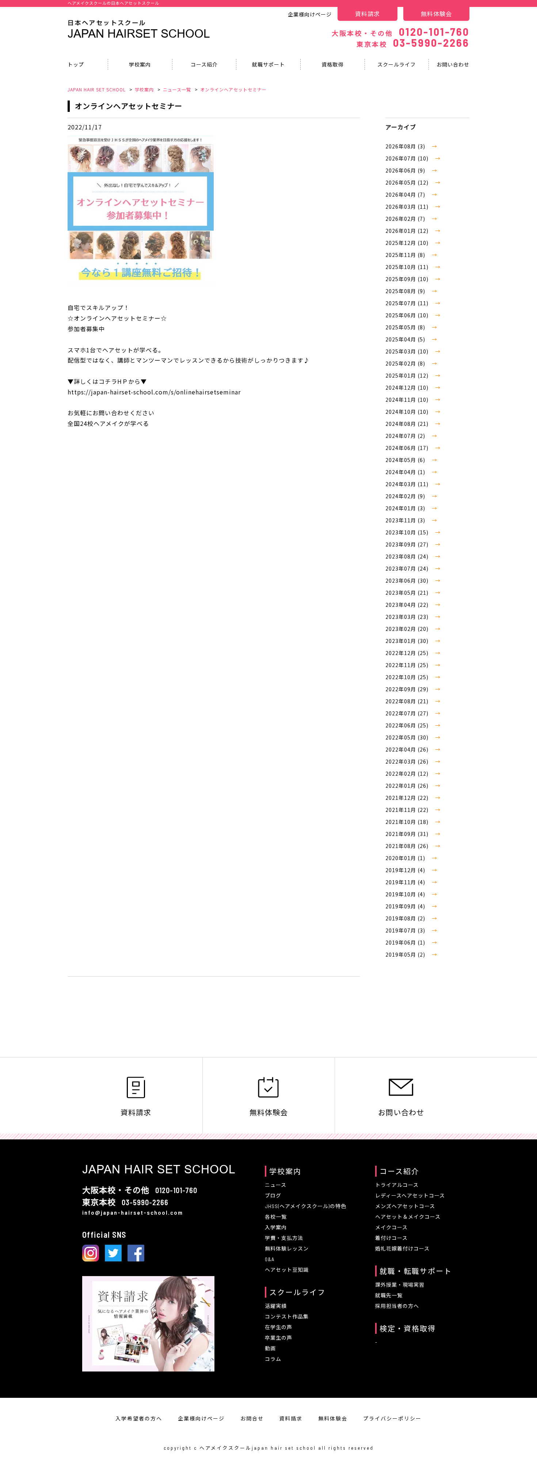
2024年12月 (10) (407, 387)
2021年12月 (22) (407, 797)
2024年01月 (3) (406, 508)
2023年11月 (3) (406, 520)
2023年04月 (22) (407, 604)
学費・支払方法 (284, 1238)
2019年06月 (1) (406, 942)
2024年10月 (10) (407, 411)
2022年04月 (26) (407, 749)
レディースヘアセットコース (410, 1195)
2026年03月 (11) (407, 206)
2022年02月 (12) (407, 773)
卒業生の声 (278, 1338)
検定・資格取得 (408, 1328)
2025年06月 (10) (407, 315)
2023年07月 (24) (407, 568)
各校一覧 (276, 1217)
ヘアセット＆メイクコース (408, 1217)
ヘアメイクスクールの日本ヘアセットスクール (113, 3)
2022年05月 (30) (407, 737)
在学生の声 (278, 1327)
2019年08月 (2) (406, 918)
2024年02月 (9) (406, 496)
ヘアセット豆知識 (287, 1270)
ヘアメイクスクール (225, 1448)
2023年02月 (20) (407, 628)
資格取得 (332, 64)
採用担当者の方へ (397, 1306)
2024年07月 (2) (406, 435)
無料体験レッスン (287, 1248)
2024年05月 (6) (406, 460)
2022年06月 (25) (407, 725)
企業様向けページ (310, 14)
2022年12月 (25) (407, 653)
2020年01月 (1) (406, 858)
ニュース (275, 1185)
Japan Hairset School (139, 33)
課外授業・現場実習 (399, 1285)
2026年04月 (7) (406, 194)
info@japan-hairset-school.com (132, 1212)
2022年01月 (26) (407, 785)
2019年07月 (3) (406, 930)
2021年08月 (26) (407, 846)
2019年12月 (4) (406, 870)
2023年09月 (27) (407, 544)
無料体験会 (436, 13)
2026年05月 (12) (407, 182)
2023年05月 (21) (407, 592)
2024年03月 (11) (407, 484)
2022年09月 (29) (407, 689)
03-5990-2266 (413, 42)
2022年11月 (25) (407, 665)
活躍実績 (276, 1306)
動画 (270, 1348)
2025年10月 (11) (407, 266)
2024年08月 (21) (407, 423)
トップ (76, 64)
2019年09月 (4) (406, 906)
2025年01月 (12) (407, 375)
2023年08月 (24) (407, 556)
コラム (273, 1359)
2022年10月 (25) (407, 677)
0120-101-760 (400, 31)
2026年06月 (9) (406, 170)
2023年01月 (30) (407, 640)
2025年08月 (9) (406, 291)
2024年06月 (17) (407, 447)
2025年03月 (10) (407, 351)
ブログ (273, 1195)
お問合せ (252, 1418)
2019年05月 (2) (406, 954)
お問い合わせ (453, 64)
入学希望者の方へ (138, 1418)
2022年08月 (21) (407, 701)
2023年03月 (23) (407, 616)
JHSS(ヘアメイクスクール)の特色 (305, 1206)
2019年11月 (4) (406, 882)
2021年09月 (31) (407, 833)
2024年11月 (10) (407, 399)
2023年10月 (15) (407, 532)
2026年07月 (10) (407, 158)
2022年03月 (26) (407, 761)
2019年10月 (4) (406, 894)
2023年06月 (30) (407, 580)
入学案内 (276, 1227)
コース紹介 (204, 64)
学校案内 (140, 64)
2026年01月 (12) (407, 230)
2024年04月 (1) (406, 472)
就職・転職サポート (416, 1271)
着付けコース (391, 1238)
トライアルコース (397, 1185)
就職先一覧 (389, 1295)
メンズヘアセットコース (405, 1206)
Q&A (269, 1259)
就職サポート (268, 64)
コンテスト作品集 (287, 1316)
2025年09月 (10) (407, 279)
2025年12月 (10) (407, 242)
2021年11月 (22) (407, 809)
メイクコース (391, 1227)
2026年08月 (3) (406, 146)
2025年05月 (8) (406, 327)
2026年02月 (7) (406, 218)
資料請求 (367, 13)
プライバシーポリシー (392, 1418)
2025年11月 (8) (406, 254)
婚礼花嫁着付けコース (402, 1248)
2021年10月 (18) (407, 821)
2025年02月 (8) (406, 363)
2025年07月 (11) (407, 303)
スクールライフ (396, 64)
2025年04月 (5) (406, 339)
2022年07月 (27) (407, 713)
